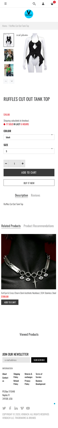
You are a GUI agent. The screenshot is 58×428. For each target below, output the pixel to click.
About (4, 373)
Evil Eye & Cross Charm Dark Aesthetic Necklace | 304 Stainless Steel (28, 293)
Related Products (11, 226)
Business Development (40, 382)
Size (6, 145)
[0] (52, 3)
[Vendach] (29, 14)
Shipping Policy (17, 375)
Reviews (35, 195)
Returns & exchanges (28, 375)
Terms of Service (39, 375)
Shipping (7, 120)
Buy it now (29, 183)
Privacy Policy (27, 382)
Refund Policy (16, 382)
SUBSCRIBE (39, 360)
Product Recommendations (39, 226)
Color (7, 131)
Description (21, 195)
